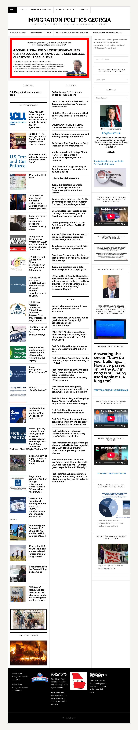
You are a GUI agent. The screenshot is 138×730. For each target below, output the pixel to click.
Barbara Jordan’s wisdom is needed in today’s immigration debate (70, 135)
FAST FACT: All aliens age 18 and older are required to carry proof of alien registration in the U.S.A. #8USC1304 (69, 336)
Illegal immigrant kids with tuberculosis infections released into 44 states (37, 222)
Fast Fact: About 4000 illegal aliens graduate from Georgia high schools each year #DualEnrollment (70, 321)
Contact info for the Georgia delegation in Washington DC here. (98, 683)
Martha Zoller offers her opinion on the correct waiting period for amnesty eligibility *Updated (70, 237)
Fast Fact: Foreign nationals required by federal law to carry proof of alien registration (68, 433)
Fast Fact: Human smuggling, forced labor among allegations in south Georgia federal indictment (70, 389)
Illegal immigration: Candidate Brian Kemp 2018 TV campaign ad (69, 268)
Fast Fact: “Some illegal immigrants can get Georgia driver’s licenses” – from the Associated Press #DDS (70, 422)
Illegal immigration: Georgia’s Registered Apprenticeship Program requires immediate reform (67, 189)
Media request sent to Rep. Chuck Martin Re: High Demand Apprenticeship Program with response (69, 156)
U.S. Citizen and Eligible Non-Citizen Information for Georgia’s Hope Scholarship (37, 263)
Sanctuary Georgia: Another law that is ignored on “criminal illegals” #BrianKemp (70, 258)
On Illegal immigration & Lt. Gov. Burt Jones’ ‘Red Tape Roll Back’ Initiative (68, 225)
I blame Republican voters (65, 178)
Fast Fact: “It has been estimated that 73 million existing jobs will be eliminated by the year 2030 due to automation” (70, 478)
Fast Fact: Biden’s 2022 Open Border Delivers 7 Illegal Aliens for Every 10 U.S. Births (70, 361)
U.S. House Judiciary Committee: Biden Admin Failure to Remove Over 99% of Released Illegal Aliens (37, 311)
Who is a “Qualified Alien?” (38, 388)
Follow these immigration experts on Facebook (20, 687)
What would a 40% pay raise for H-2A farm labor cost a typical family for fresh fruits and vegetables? (70, 202)
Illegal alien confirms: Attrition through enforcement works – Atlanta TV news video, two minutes (38, 484)
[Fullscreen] (125, 224)
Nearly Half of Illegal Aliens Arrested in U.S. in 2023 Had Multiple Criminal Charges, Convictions (38, 243)
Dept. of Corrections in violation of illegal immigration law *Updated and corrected (70, 104)
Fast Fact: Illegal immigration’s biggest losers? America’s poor (68, 411)
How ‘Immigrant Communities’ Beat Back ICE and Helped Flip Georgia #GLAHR (37, 530)
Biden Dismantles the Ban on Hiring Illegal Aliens (38, 569)
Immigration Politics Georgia (69, 20)
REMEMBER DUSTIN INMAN (116, 390)
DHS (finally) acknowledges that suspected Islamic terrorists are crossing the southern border (37, 593)
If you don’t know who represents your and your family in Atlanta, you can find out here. (59, 698)
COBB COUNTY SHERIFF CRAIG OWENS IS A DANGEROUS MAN (67, 126)
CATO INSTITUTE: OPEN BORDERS (110, 474)
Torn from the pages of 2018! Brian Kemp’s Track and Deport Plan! (70, 247)
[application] (111, 216)
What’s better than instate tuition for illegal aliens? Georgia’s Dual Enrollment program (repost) (69, 213)
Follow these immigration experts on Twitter (20, 676)
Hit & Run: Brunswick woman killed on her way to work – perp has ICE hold (70, 116)
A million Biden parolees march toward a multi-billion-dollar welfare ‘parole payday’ (37, 354)
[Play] (97, 224)
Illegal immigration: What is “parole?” (38, 369)
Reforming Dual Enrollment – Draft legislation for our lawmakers (70, 144)
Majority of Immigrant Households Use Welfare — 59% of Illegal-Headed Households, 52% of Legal (37, 286)
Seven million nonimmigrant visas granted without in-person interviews (69, 308)
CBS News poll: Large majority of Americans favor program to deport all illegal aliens (70, 169)
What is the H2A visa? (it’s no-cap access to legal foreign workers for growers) (37, 551)
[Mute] (122, 224)
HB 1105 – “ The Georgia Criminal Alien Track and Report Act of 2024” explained (37, 139)
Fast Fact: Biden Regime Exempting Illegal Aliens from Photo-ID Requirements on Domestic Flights (70, 401)
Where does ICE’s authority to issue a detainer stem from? (38, 158)
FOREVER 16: (99, 390)
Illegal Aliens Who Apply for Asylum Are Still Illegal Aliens (38, 460)
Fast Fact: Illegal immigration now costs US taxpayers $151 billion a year (69, 349)
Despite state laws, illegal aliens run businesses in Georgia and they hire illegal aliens (38, 202)
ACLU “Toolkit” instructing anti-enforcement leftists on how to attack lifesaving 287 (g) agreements (38, 120)
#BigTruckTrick (111, 133)
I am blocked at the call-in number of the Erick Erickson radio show (37, 413)
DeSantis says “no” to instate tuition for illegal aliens (67, 93)
